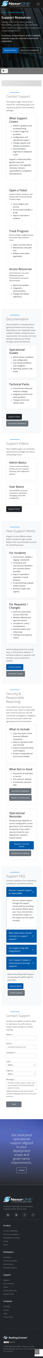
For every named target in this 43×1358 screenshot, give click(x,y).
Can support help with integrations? (19, 949)
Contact (22, 1170)
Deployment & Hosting (20, 853)
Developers (7, 1257)
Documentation (9, 1283)
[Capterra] (25, 1215)
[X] (8, 1215)
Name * (9, 1034)
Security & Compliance (30, 50)
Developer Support (10, 1268)
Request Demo (10, 50)
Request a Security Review (21, 845)
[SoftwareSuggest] (33, 1215)
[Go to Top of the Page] (36, 1351)
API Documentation (10, 1261)
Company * (11, 1052)
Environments (8, 1264)
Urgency (9, 1070)
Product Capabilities (10, 1231)
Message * (10, 1079)
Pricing (5, 1241)
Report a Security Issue (20, 798)
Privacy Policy (8, 1317)
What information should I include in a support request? (20, 936)
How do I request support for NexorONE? (20, 892)
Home (3, 12)
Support (6, 1280)
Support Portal (14, 417)
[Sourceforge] (16, 1215)
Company (6, 1306)
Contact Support (14, 667)
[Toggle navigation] (38, 4)
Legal (5, 1313)
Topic (8, 1061)
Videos (5, 1287)
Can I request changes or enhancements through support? (20, 963)
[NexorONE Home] (16, 4)
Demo (5, 1245)
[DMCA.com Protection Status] (9, 1342)
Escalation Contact (15, 673)
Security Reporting (9, 1290)
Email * (9, 1043)
